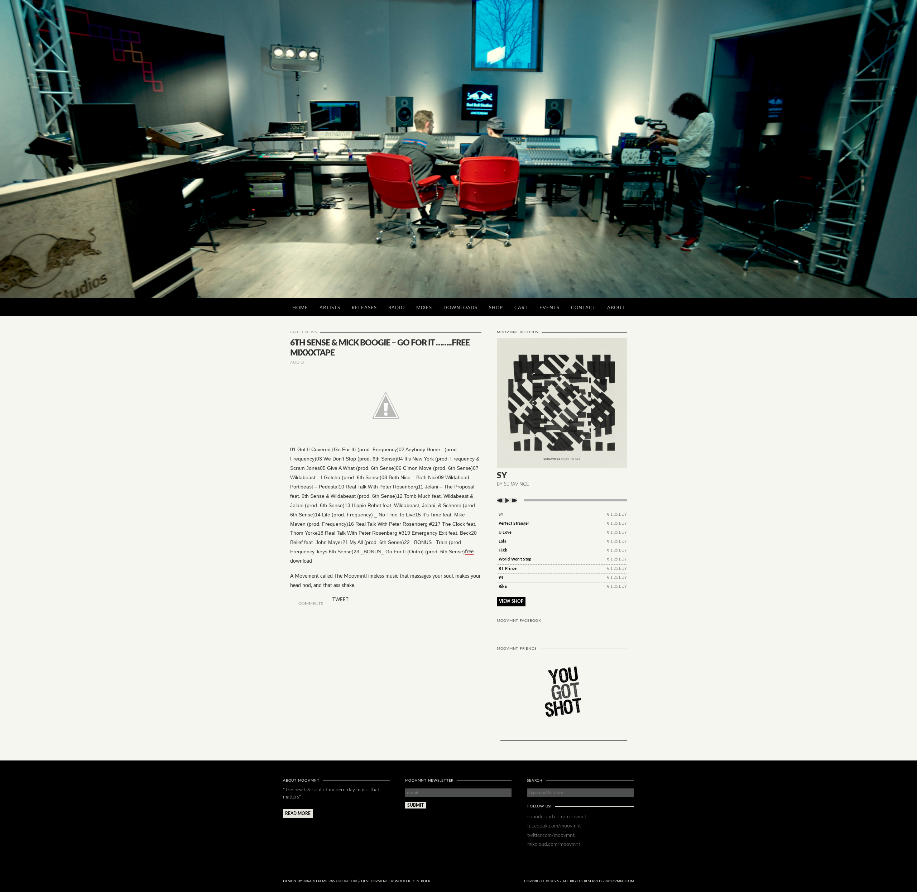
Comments (310, 603)
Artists (330, 308)
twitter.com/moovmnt (551, 835)
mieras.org (348, 881)
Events (549, 308)
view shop (511, 601)
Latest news (303, 332)
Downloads (460, 308)
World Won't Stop (515, 559)
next (513, 500)
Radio (396, 308)
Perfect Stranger (514, 523)
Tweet (340, 599)
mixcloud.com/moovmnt (553, 844)
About (616, 308)
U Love (505, 532)
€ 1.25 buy (617, 514)
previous (500, 500)
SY (501, 514)
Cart (521, 308)
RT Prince (508, 569)
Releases (364, 308)
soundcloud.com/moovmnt (556, 816)
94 (501, 577)
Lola (502, 541)
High (503, 550)
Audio (297, 362)
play (507, 500)
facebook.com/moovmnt (554, 826)
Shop (496, 308)
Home (300, 308)
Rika (503, 586)
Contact (583, 308)
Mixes (424, 308)
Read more (298, 813)
